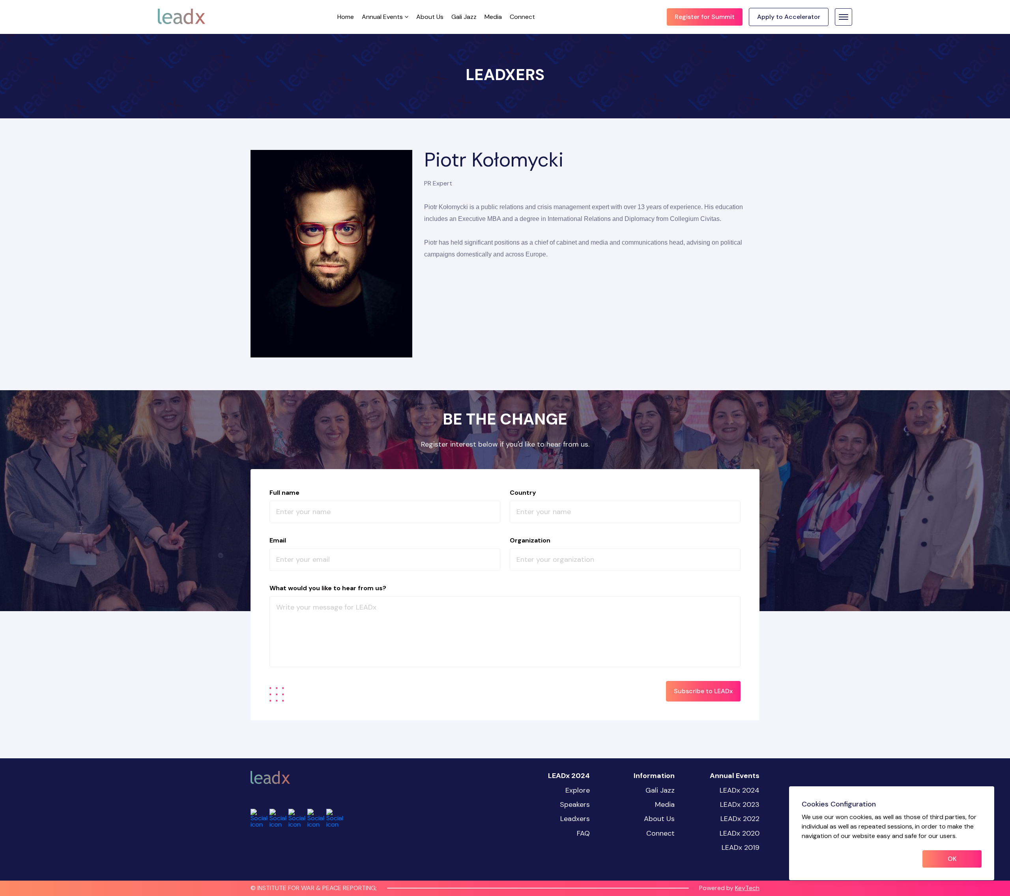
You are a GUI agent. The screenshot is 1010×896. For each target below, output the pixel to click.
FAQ (583, 833)
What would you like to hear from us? (327, 588)
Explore (577, 790)
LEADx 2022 (739, 818)
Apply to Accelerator (788, 17)
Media (493, 17)
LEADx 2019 (740, 847)
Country (523, 492)
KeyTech (747, 888)
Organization (530, 540)
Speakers (575, 804)
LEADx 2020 (739, 833)
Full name (284, 492)
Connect (522, 17)
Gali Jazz (464, 17)
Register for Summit (705, 17)
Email (277, 540)
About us (659, 818)
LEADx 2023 (739, 804)
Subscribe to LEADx (703, 691)
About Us (429, 17)
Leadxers (575, 818)
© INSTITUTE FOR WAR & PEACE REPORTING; (314, 888)
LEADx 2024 (739, 790)
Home (345, 17)
